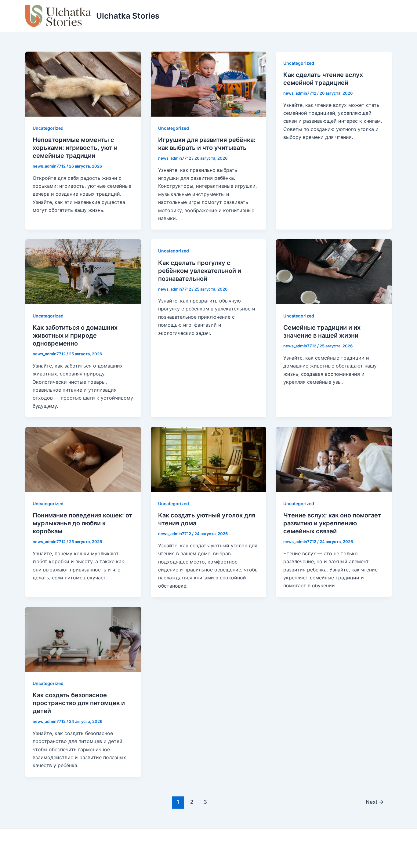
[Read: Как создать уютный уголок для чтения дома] (209, 459)
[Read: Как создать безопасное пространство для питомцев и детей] (83, 639)
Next (375, 802)
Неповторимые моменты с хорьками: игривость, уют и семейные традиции (75, 147)
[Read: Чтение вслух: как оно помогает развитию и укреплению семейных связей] (334, 459)
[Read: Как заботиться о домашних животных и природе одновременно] (83, 271)
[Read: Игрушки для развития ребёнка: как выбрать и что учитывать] (209, 84)
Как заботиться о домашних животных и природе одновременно (75, 335)
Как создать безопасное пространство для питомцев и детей (79, 703)
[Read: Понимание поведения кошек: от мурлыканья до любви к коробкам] (83, 459)
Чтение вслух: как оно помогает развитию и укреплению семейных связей (332, 523)
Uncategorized (48, 128)
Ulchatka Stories (127, 15)
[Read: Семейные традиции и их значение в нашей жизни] (334, 271)
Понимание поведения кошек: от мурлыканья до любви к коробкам (82, 523)
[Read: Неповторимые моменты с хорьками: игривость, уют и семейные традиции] (83, 84)
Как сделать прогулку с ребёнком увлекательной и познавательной (199, 270)
